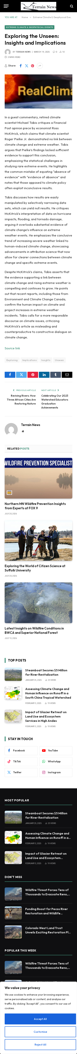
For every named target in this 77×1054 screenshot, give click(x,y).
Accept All (40, 1019)
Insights (45, 360)
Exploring (12, 360)
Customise (40, 1031)
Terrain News (23, 52)
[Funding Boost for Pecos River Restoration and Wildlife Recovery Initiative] (13, 912)
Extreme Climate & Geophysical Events (29, 27)
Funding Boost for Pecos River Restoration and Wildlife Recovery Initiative (46, 913)
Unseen (59, 360)
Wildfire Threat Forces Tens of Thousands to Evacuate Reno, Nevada (47, 894)
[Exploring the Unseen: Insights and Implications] (38, 91)
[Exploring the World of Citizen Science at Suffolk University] (38, 540)
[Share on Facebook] (20, 66)
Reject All (40, 1044)
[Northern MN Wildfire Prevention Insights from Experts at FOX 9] (38, 478)
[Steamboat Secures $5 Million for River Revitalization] (13, 674)
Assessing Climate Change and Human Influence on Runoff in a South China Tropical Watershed (48, 693)
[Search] (71, 6)
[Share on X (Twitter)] (26, 66)
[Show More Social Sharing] (40, 66)
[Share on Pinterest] (32, 66)
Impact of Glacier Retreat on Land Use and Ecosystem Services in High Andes (46, 716)
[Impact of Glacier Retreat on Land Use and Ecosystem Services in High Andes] (13, 716)
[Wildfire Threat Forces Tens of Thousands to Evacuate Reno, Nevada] (13, 893)
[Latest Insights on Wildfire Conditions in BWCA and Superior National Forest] (38, 602)
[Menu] (6, 6)
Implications (29, 360)
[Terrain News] (38, 6)
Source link (12, 348)
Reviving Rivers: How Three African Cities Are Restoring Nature (21, 399)
